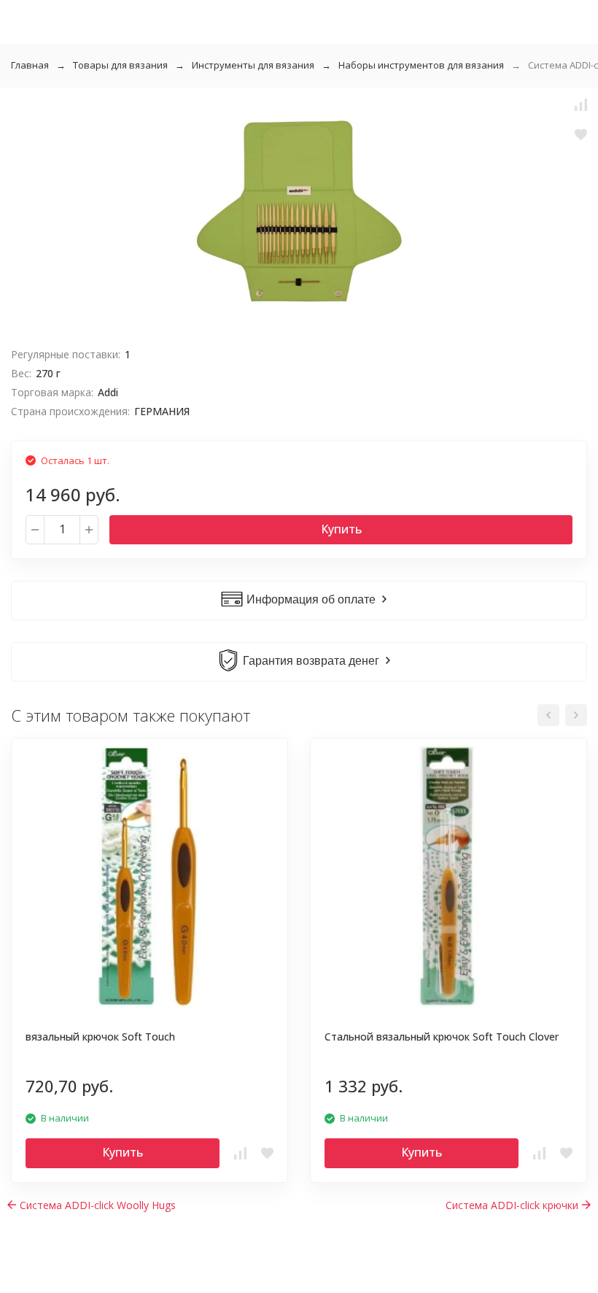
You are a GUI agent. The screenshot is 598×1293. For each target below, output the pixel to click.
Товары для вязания (120, 65)
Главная (30, 65)
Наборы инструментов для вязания (421, 65)
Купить (341, 529)
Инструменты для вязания (253, 65)
